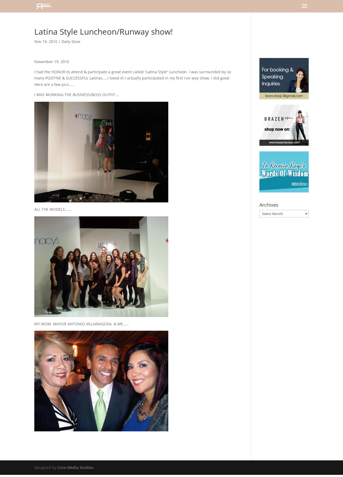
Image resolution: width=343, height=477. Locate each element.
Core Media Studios (76, 467)
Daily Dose (71, 41)
